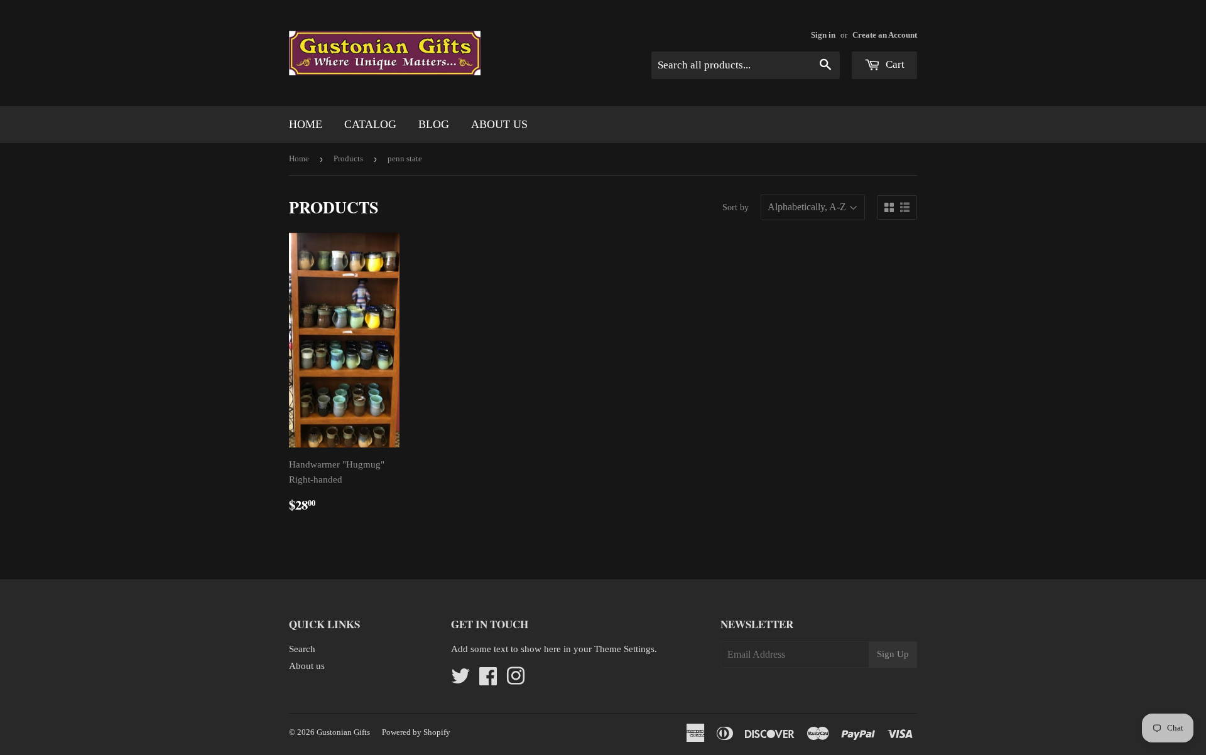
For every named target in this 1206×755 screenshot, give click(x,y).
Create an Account (884, 35)
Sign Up (893, 654)
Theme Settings (624, 649)
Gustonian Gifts (343, 732)
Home (305, 124)
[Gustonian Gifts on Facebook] (488, 680)
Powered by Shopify (416, 732)
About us (499, 124)
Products (348, 158)
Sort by (735, 207)
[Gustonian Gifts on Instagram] (515, 680)
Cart (894, 64)
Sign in (823, 35)
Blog (433, 124)
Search (302, 649)
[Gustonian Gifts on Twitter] (460, 680)
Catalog (370, 124)
